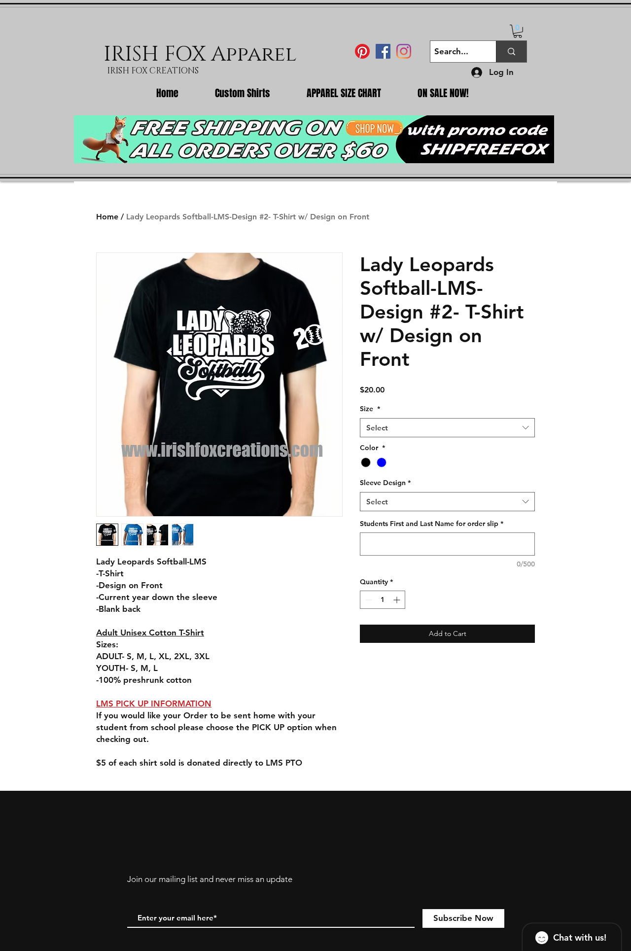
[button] (518, 31)
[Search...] (511, 51)
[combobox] (447, 427)
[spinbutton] (382, 599)
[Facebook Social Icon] (383, 51)
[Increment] (397, 599)
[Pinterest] (362, 51)
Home (107, 216)
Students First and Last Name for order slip (431, 523)
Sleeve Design (385, 482)
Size (370, 408)
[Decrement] (367, 599)
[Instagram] (403, 51)
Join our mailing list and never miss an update (209, 879)
